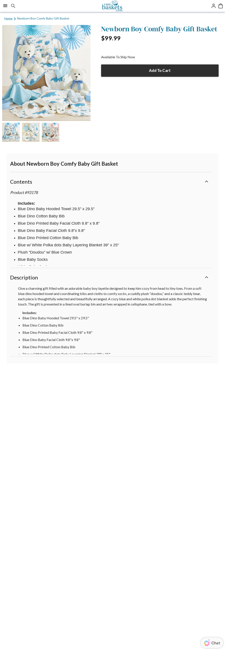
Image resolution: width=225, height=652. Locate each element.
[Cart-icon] (220, 6)
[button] (110, 181)
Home (8, 18)
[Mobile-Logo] (112, 6)
